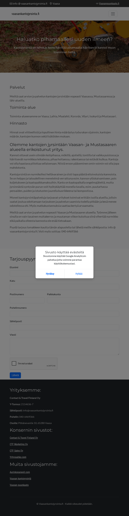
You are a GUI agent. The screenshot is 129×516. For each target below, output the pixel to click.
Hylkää (79, 273)
